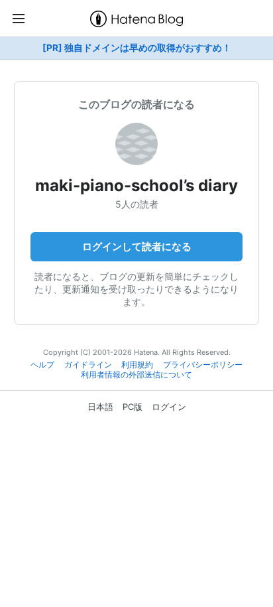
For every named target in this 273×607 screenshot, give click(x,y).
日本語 (100, 406)
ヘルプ (42, 365)
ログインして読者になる (136, 246)
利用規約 (137, 365)
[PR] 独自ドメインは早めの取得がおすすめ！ (136, 47)
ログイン (169, 406)
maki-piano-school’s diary (136, 185)
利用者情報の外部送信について (136, 374)
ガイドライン (88, 365)
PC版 (132, 406)
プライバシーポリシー (203, 365)
